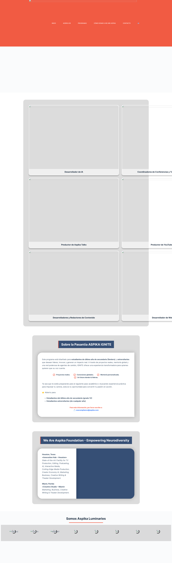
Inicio (54, 23)
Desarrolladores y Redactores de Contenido (74, 317)
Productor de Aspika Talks (73, 245)
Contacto (127, 23)
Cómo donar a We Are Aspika (105, 23)
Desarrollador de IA (74, 172)
